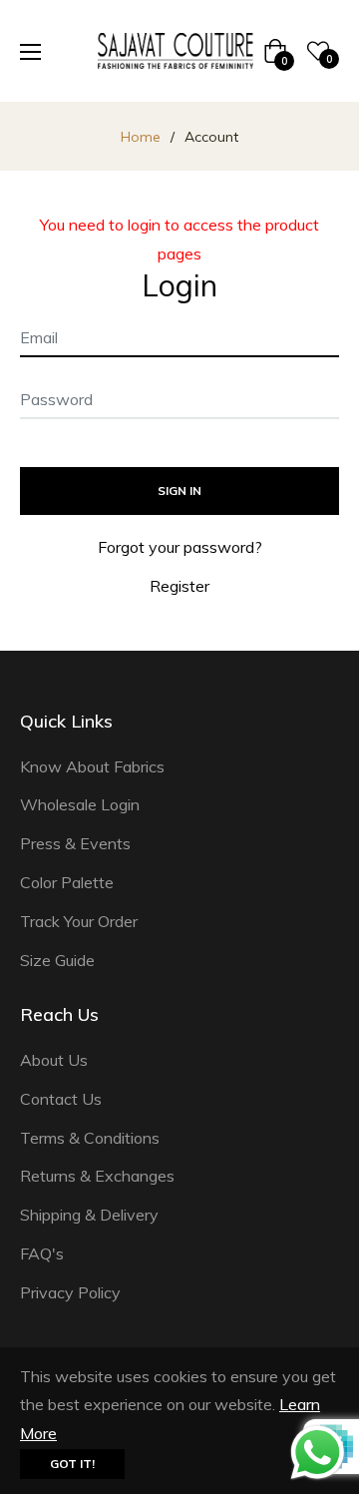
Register (179, 586)
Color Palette (67, 882)
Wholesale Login (80, 804)
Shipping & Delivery (89, 1215)
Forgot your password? (180, 547)
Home (141, 137)
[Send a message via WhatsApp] (317, 1452)
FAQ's (42, 1253)
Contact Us (61, 1099)
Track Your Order (79, 921)
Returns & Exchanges (97, 1176)
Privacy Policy (70, 1292)
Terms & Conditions (90, 1138)
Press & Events (75, 843)
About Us (54, 1060)
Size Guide (57, 960)
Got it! (72, 1463)
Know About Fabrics (92, 766)
